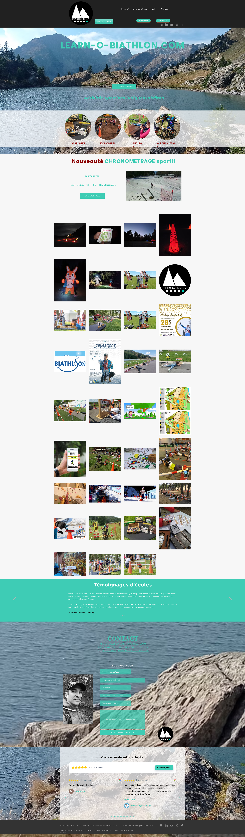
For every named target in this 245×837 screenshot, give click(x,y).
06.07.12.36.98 (109, 650)
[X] (177, 25)
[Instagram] (161, 25)
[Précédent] (14, 600)
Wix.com (113, 825)
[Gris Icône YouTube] (171, 25)
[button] (178, 198)
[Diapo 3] (122, 615)
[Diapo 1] (124, 615)
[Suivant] (230, 600)
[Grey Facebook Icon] (182, 25)
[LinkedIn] (166, 25)
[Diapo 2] (120, 615)
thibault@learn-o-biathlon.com (133, 650)
